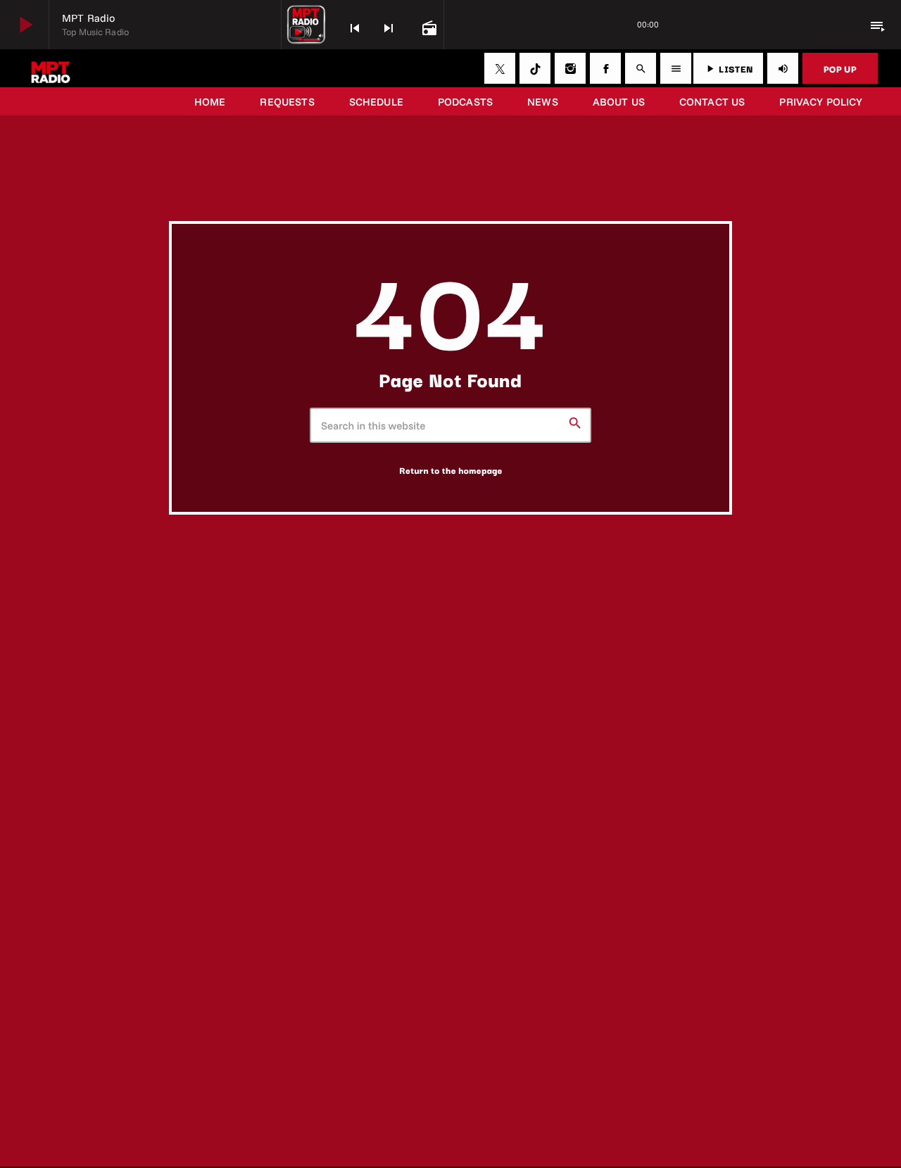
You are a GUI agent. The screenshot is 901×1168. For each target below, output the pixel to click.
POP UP (840, 68)
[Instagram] (570, 68)
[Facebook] (605, 68)
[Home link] (50, 68)
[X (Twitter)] (499, 68)
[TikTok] (534, 68)
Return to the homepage (451, 470)
